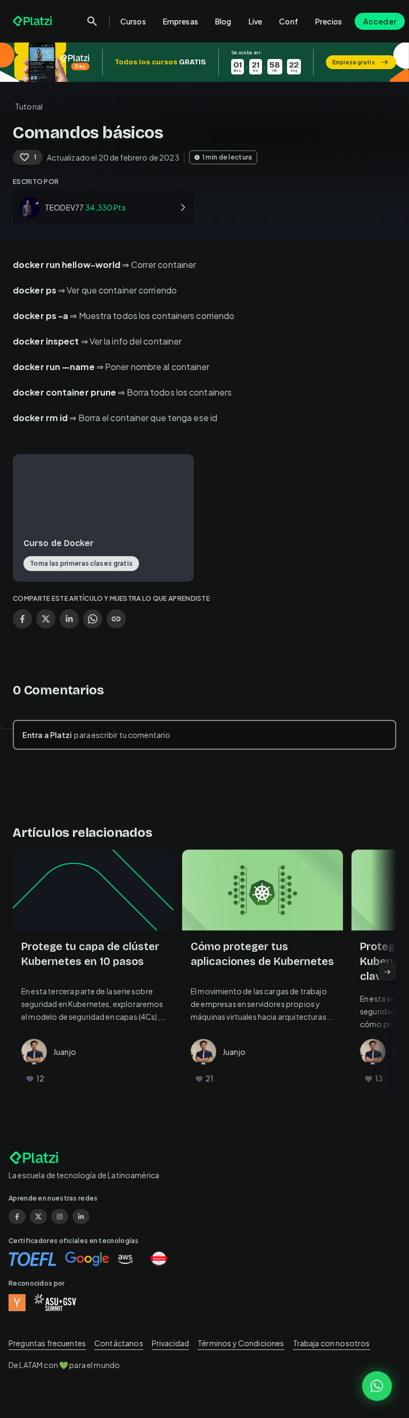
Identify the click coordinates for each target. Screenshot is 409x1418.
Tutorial (29, 106)
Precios (328, 21)
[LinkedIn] (80, 1216)
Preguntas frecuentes (47, 1343)
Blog (223, 21)
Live (256, 21)
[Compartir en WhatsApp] (92, 618)
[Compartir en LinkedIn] (69, 618)
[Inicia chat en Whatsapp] (377, 1386)
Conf (288, 21)
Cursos (133, 21)
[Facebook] (17, 1216)
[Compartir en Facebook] (22, 618)
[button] (204, 62)
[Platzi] (33, 21)
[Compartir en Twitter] (45, 618)
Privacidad (171, 1343)
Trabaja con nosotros (331, 1343)
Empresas (180, 21)
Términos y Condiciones (241, 1343)
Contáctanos (118, 1343)
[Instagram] (59, 1216)
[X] (38, 1216)
